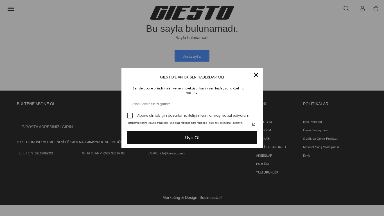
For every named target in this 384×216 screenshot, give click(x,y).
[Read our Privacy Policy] (253, 124)
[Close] (256, 75)
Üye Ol (192, 137)
